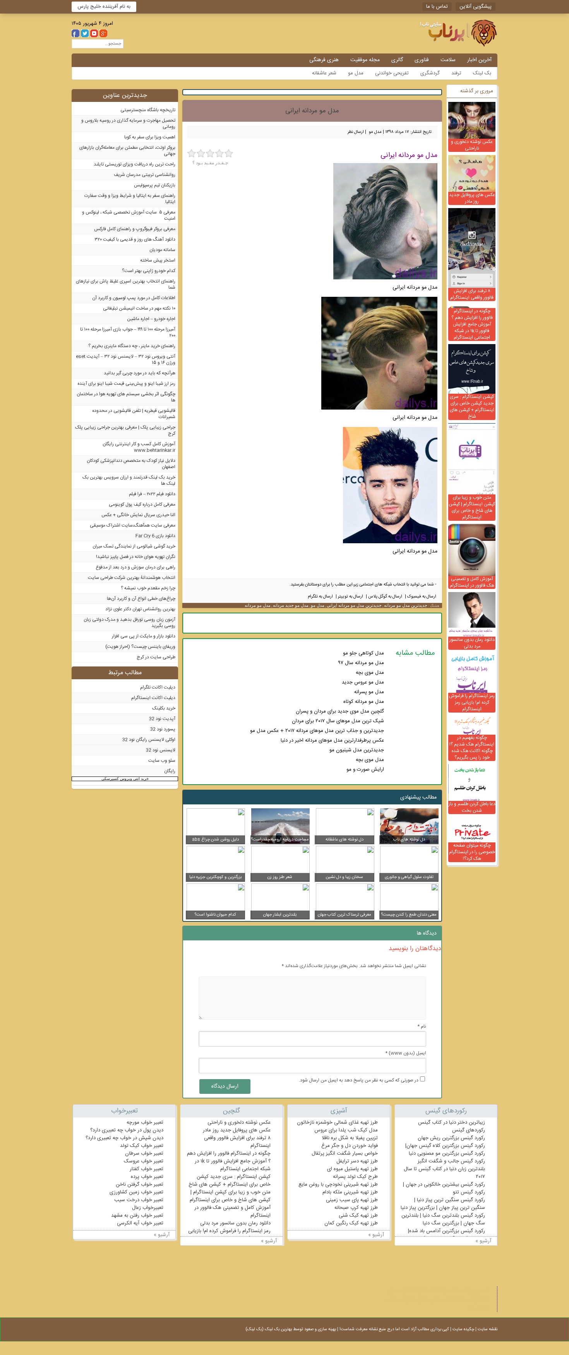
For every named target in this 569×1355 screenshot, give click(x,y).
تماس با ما (437, 6)
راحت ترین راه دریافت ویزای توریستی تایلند (134, 164)
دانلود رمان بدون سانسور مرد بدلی (472, 643)
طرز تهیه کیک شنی (358, 1215)
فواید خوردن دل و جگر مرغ (349, 1146)
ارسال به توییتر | (348, 596)
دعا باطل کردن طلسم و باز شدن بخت (472, 807)
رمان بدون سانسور (408, 1299)
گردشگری (430, 73)
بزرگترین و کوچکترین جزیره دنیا (215, 877)
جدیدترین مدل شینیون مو (356, 750)
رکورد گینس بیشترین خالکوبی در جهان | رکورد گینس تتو (444, 1188)
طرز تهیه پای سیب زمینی (352, 1200)
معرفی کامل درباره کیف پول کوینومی (142, 504)
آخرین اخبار (479, 60)
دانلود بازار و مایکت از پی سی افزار (143, 636)
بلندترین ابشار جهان (279, 914)
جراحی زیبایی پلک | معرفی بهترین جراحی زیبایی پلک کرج (125, 430)
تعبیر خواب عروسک (143, 1161)
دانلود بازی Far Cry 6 (155, 536)
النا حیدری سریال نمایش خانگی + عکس (138, 515)
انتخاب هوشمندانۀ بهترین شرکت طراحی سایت (131, 578)
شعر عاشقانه (324, 73)
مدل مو (355, 73)
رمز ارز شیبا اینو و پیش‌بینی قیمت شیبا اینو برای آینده (126, 383)
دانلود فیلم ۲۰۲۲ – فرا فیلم (152, 494)
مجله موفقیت (365, 60)
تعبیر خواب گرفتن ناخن (139, 1184)
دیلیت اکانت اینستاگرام (153, 698)
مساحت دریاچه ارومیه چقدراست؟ (280, 839)
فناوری (422, 60)
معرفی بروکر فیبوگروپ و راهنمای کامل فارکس (134, 229)
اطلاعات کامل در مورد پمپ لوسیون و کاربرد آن (133, 298)
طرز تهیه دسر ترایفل (357, 1161)
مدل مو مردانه (258, 605)
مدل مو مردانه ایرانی (312, 110)
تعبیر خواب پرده (147, 1176)
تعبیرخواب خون (448, 1299)
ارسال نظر (356, 132)
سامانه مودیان (162, 250)
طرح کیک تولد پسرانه (355, 1176)
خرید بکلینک (163, 708)
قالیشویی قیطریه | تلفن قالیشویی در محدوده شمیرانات (133, 414)
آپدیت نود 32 (162, 719)
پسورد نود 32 (162, 729)
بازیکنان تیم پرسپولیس (154, 185)
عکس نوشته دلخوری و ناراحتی (472, 145)
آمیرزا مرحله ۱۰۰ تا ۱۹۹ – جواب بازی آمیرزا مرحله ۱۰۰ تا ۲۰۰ (127, 332)
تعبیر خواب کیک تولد (141, 1146)
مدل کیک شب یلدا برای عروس (346, 1130)
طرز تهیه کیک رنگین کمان (351, 1223)
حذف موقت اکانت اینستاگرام (431, 1290)
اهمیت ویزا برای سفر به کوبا (149, 137)
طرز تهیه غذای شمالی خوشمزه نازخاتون (337, 1122)
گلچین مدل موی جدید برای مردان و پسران (340, 711)
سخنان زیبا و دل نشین (344, 877)
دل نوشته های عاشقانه (344, 839)
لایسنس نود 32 (160, 750)
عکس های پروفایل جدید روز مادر (472, 198)
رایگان (169, 771)
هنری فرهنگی (324, 60)
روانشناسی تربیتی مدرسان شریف (144, 175)
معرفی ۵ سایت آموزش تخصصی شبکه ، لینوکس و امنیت (128, 215)
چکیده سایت (463, 1329)
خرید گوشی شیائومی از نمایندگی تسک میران (134, 546)
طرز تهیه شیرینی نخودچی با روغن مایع (338, 1184)
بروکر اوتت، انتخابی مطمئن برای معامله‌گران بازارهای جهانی (127, 151)
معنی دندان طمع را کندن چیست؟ (409, 914)
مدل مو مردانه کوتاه (363, 701)
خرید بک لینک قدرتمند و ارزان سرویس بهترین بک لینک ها (128, 480)
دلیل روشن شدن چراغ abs (215, 839)
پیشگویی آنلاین (475, 6)
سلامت (448, 60)
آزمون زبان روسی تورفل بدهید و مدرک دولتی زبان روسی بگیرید (129, 623)
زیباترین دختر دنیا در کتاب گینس (451, 1122)
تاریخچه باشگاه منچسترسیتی (147, 110)
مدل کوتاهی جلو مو (363, 653)
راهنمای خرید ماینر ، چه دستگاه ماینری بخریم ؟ (131, 346)
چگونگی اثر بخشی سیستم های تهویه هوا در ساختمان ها (126, 397)
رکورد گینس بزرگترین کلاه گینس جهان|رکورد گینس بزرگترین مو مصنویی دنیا (445, 1150)
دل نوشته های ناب (409, 839)
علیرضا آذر (478, 1307)
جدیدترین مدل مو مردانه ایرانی (354, 605)
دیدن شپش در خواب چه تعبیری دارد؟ (124, 1138)
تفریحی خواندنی (392, 73)
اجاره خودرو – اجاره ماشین (151, 319)
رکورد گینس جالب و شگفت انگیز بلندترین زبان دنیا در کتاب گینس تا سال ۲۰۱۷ (444, 1169)
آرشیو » (483, 1241)
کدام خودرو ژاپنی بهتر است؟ (148, 271)
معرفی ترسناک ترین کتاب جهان (344, 914)
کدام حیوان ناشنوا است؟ (215, 914)
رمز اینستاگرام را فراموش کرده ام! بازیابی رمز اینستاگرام (472, 702)
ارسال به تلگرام (320, 596)
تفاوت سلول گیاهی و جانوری (409, 877)
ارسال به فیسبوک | (420, 596)
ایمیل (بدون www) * (405, 1053)
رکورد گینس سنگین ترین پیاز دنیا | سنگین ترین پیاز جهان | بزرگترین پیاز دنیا (443, 1204)
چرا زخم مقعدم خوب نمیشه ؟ (148, 588)
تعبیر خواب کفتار (146, 1169)
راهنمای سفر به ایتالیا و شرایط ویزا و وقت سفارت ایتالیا (129, 199)
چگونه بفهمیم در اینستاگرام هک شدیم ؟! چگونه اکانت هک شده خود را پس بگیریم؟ (471, 747)
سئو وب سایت (161, 760)
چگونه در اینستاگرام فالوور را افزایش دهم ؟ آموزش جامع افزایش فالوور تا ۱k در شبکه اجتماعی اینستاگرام (472, 324)
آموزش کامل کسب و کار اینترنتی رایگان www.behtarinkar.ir (139, 447)
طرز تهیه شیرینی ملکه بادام (350, 1192)
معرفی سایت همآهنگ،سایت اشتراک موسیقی (132, 525)
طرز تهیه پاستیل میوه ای (352, 1169)
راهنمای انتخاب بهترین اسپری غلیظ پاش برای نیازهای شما (125, 284)
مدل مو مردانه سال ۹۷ (361, 663)
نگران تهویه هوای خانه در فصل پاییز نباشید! (135, 557)
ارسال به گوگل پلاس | (383, 596)
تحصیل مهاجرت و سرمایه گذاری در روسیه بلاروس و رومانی (128, 124)
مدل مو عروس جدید (363, 682)
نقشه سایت (487, 1329)
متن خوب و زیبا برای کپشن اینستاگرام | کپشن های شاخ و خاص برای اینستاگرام (472, 507)
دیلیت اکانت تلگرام (157, 687)
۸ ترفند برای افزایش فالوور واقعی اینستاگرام (472, 294)
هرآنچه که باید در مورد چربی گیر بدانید (139, 373)
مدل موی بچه (370, 672)
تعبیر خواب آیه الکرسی (140, 1223)
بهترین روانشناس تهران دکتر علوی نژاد (140, 609)
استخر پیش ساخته (157, 260)
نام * (421, 1026)
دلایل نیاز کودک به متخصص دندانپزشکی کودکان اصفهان (131, 464)
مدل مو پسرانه (369, 692)
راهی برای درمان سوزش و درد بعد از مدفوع (135, 567)
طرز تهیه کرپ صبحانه (356, 1207)
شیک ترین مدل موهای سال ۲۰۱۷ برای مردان (338, 721)
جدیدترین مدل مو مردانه (405, 605)
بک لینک (482, 73)
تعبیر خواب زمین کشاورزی (136, 1192)
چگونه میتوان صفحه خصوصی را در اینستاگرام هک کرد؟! (472, 852)
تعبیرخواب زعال (147, 1207)
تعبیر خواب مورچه (145, 1122)
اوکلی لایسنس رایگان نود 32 (148, 740)
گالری (397, 60)
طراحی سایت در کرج (156, 657)
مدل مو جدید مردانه (290, 605)
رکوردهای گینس (468, 1130)
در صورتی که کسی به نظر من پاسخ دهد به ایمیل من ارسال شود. (358, 1080)
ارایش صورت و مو (365, 769)
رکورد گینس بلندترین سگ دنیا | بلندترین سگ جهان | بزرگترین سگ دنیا (443, 1219)
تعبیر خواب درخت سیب (138, 1200)
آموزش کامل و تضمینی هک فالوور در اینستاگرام (472, 582)
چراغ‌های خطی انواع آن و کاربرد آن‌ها (141, 599)
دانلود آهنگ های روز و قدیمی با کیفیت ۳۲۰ (134, 239)
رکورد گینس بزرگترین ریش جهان (451, 1138)
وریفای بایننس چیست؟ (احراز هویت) (140, 647)
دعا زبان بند (476, 1290)
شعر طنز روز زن (279, 877)
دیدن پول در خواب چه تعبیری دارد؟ (126, 1130)
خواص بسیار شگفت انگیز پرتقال (345, 1153)
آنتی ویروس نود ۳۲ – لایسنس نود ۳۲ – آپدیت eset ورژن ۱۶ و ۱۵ (125, 360)
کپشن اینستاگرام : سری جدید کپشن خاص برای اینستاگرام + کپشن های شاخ (472, 406)
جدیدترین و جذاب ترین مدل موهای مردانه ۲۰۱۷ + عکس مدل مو (317, 731)
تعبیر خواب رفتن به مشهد (137, 1215)
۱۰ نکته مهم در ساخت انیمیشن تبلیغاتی (139, 308)
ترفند (456, 73)
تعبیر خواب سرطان (144, 1153)
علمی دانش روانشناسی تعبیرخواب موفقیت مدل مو (437, 33)
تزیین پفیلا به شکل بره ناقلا (350, 1138)
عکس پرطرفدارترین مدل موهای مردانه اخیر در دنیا (332, 740)
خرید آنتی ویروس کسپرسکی (125, 778)
